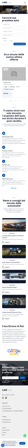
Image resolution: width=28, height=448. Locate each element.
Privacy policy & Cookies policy (9, 445)
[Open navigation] (25, 3)
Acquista (4, 428)
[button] (2, 445)
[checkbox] (2, 40)
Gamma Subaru (6, 430)
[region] (14, 84)
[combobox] (14, 24)
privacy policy (5, 382)
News (3, 435)
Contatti (4, 432)
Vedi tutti (13, 188)
